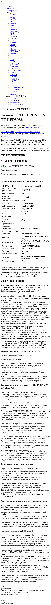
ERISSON (14, 38)
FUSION (13, 40)
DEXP (13, 34)
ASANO (13, 23)
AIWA (12, 15)
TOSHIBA (14, 92)
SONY (13, 81)
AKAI (12, 17)
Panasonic (14, 66)
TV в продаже (11, 10)
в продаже (14, 98)
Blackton (13, 30)
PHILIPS (13, 68)
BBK (12, 25)
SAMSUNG (15, 72)
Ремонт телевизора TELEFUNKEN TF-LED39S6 (20, 132)
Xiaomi (13, 94)
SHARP (13, 75)
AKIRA (13, 19)
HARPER (14, 47)
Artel (12, 21)
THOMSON (15, 90)
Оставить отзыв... (32, 128)
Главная (9, 6)
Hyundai (13, 53)
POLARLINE (15, 70)
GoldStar (13, 43)
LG (11, 58)
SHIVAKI (14, 77)
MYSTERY (15, 64)
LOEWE (13, 62)
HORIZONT (15, 51)
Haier (12, 45)
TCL (12, 85)
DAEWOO (14, 32)
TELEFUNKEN (16, 87)
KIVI (12, 60)
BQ (11, 28)
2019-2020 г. (15, 100)
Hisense (13, 49)
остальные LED (16, 102)
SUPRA (13, 83)
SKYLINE (14, 79)
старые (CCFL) (16, 105)
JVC (12, 55)
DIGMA (13, 36)
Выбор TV (10, 8)
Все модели (18, 109)
